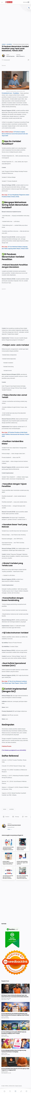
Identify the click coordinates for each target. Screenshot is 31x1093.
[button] (2, 2)
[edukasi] (4, 809)
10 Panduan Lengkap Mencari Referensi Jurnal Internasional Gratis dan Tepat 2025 (15, 133)
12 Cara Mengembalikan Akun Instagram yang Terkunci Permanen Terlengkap (13, 1051)
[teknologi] (3, 1071)
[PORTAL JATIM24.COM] (9, 2)
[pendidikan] (11, 809)
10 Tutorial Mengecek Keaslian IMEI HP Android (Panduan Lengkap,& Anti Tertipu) (13, 1032)
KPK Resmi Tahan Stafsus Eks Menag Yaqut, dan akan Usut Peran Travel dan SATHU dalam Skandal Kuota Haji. (14, 996)
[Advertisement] (15, 24)
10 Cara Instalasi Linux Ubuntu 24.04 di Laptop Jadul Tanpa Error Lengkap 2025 (15, 1069)
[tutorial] (6, 1035)
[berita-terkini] (8, 998)
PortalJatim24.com (7, 93)
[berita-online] (3, 998)
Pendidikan (16, 93)
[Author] (12, 56)
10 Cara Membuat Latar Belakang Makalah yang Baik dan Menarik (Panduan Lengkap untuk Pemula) (15, 1014)
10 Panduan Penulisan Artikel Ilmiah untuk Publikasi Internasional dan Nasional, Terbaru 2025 (15, 434)
